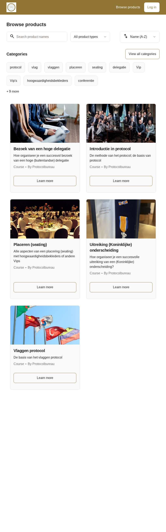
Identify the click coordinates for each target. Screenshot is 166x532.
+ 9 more (12, 91)
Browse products (128, 7)
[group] (83, 74)
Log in (151, 7)
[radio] (15, 67)
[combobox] (90, 37)
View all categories (142, 54)
